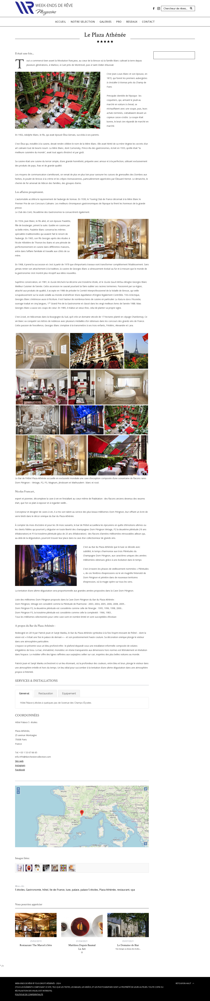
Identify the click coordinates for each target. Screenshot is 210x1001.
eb (22, 761)
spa (133, 889)
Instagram (20, 765)
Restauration (45, 693)
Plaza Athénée (107, 889)
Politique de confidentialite (29, 994)
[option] (36, 930)
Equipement (69, 693)
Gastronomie (33, 889)
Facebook (20, 769)
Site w (18, 761)
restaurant (123, 889)
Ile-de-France (57, 889)
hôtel (45, 889)
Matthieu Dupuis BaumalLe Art (81, 947)
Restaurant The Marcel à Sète (36, 945)
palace (75, 889)
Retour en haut (184, 983)
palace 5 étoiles (89, 889)
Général (24, 693)
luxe (68, 889)
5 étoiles (20, 889)
